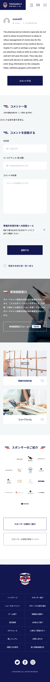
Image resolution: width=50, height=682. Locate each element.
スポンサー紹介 (37, 597)
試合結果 (12, 622)
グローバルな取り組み (37, 606)
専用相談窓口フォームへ (24, 326)
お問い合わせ (37, 639)
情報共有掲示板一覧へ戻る (20, 265)
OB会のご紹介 (37, 622)
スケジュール (12, 630)
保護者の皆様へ (37, 614)
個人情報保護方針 (37, 647)
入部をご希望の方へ (37, 630)
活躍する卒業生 (12, 647)
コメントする (25, 80)
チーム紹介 (12, 614)
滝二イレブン (13, 639)
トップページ (13, 597)
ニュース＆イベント (12, 606)
